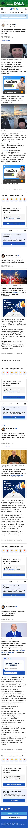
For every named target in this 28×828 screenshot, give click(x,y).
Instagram (15, 243)
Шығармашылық (13, 12)
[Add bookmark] (25, 230)
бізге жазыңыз (18, 189)
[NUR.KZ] (14, 9)
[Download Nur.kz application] (14, 3)
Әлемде (3, 425)
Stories (22, 96)
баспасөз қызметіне (16, 475)
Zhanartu (4, 144)
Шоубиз (3, 12)
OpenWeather (16, 292)
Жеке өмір (20, 12)
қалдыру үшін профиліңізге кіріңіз (12, 218)
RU (23, 9)
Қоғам (2, 251)
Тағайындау (9, 603)
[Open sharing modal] (18, 231)
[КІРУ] (25, 9)
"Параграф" (5, 150)
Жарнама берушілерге (14, 817)
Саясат (3, 603)
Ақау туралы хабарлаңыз (14, 813)
